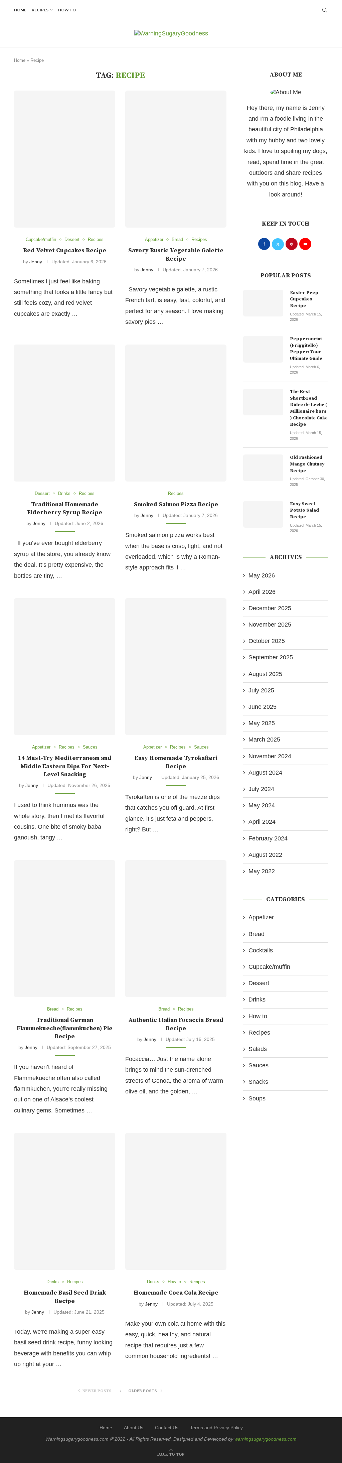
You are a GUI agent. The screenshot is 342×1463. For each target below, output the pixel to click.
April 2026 (262, 591)
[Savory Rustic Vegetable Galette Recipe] (175, 159)
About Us (133, 1427)
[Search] (324, 10)
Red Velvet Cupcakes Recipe (64, 250)
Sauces (258, 1065)
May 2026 (261, 575)
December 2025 (269, 608)
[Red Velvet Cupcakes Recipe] (64, 159)
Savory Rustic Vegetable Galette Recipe (175, 254)
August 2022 (265, 854)
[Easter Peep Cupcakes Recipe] (263, 303)
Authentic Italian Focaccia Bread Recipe (175, 1024)
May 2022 (261, 871)
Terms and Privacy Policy (216, 1427)
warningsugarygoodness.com (265, 1439)
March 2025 (264, 739)
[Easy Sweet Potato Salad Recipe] (263, 514)
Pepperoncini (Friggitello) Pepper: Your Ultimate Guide (306, 349)
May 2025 (261, 723)
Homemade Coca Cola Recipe (176, 1293)
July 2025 (261, 690)
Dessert (258, 983)
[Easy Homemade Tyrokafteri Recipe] (175, 666)
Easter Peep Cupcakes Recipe (304, 299)
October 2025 (266, 641)
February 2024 (268, 838)
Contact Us (166, 1427)
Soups (257, 1098)
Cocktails (260, 950)
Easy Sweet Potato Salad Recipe (304, 510)
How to (67, 9)
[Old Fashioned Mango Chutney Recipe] (263, 467)
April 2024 (262, 821)
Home (20, 9)
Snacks (258, 1081)
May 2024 (261, 805)
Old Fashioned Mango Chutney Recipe (307, 464)
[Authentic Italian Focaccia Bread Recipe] (175, 928)
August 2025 (265, 674)
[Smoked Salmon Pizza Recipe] (175, 413)
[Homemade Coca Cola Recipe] (175, 1201)
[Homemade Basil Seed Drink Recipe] (64, 1201)
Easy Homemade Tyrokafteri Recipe (176, 762)
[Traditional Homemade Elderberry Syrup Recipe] (64, 413)
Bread (256, 934)
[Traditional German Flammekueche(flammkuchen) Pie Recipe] (64, 928)
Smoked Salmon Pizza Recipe (176, 504)
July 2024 (261, 789)
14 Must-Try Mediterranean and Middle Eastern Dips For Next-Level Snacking (65, 766)
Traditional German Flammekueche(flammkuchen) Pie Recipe (65, 1028)
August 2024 (265, 772)
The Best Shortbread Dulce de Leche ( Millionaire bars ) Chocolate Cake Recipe (309, 408)
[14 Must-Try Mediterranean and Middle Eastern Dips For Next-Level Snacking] (64, 666)
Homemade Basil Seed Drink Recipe (65, 1297)
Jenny (35, 261)
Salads (257, 1049)
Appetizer (261, 917)
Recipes (40, 9)
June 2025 (262, 706)
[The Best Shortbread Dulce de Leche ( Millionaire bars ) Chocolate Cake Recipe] (263, 402)
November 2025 (269, 624)
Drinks (257, 999)
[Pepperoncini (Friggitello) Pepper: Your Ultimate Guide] (263, 349)
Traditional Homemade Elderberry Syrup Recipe (64, 508)
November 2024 (269, 756)
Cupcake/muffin (269, 966)
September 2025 (270, 657)
